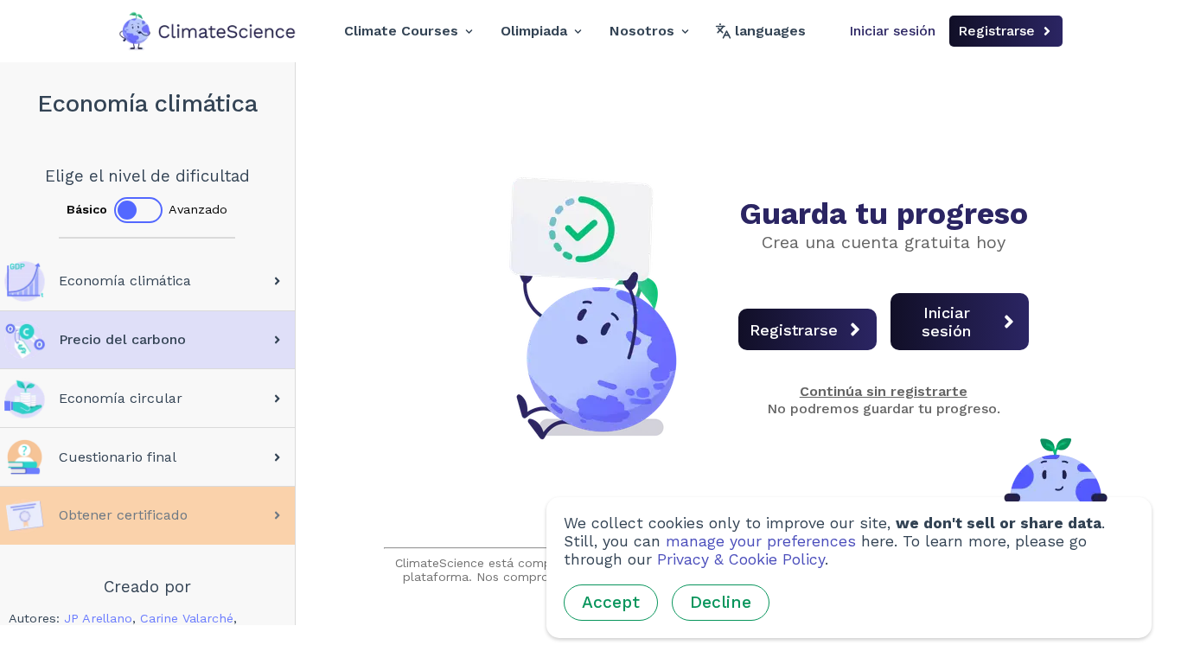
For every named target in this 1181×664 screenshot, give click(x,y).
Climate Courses (401, 30)
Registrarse (996, 30)
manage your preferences (761, 541)
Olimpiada (534, 30)
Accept (611, 602)
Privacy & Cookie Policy (741, 559)
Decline (720, 602)
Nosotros (642, 30)
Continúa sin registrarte (883, 391)
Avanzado (198, 209)
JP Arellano (98, 618)
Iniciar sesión (892, 30)
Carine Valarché (186, 618)
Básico (87, 209)
